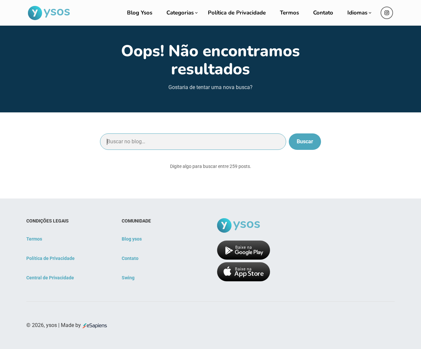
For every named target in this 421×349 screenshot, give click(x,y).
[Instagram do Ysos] (387, 13)
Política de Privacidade (237, 12)
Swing (128, 277)
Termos (289, 12)
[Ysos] (49, 13)
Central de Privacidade (50, 277)
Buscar (305, 141)
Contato (323, 12)
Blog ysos (132, 239)
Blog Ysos (139, 12)
